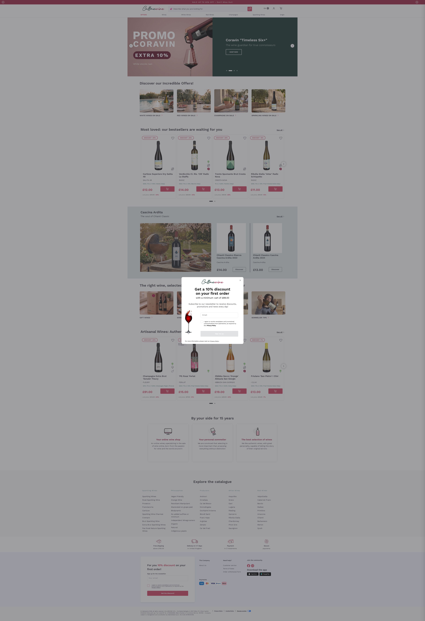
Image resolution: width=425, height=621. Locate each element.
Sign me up (219, 334)
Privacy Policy (214, 341)
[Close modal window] (240, 280)
